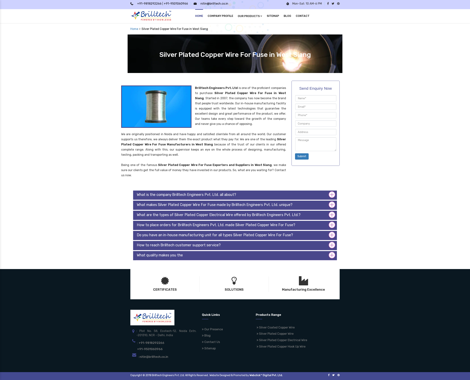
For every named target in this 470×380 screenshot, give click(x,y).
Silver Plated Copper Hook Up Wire (282, 346)
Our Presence (213, 329)
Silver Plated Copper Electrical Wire (282, 340)
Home (199, 16)
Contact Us (212, 342)
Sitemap (273, 16)
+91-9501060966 (176, 3)
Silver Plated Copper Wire (276, 333)
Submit (301, 156)
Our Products (249, 16)
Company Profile (220, 16)
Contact (303, 16)
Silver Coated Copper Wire (276, 327)
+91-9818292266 (149, 3)
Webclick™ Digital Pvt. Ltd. (266, 375)
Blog (287, 16)
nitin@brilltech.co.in (214, 3)
